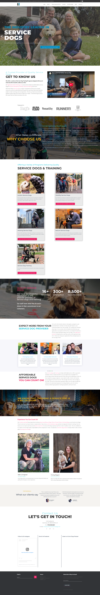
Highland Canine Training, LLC (14, 85)
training (57, 373)
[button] (49, 4)
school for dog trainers (62, 427)
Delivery (64, 4)
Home (44, 4)
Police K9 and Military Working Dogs (60, 422)
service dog (16, 88)
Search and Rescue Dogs (45, 422)
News (76, 4)
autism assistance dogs (52, 424)
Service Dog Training (25, 265)
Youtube (82, 1)
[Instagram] (53, 528)
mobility (21, 86)
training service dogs (25, 429)
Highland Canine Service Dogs (24, 564)
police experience (39, 425)
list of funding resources (52, 136)
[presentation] (48, 371)
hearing (30, 86)
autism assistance (14, 86)
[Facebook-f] (46, 528)
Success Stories (70, 4)
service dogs (50, 373)
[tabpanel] (28, 354)
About (48, 4)
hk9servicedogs (34, 564)
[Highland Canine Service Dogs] (18, 4)
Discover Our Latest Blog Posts (50, 44)
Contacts (80, 4)
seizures (26, 86)
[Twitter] (50, 528)
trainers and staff (24, 422)
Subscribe (67, 585)
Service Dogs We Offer (56, 4)
